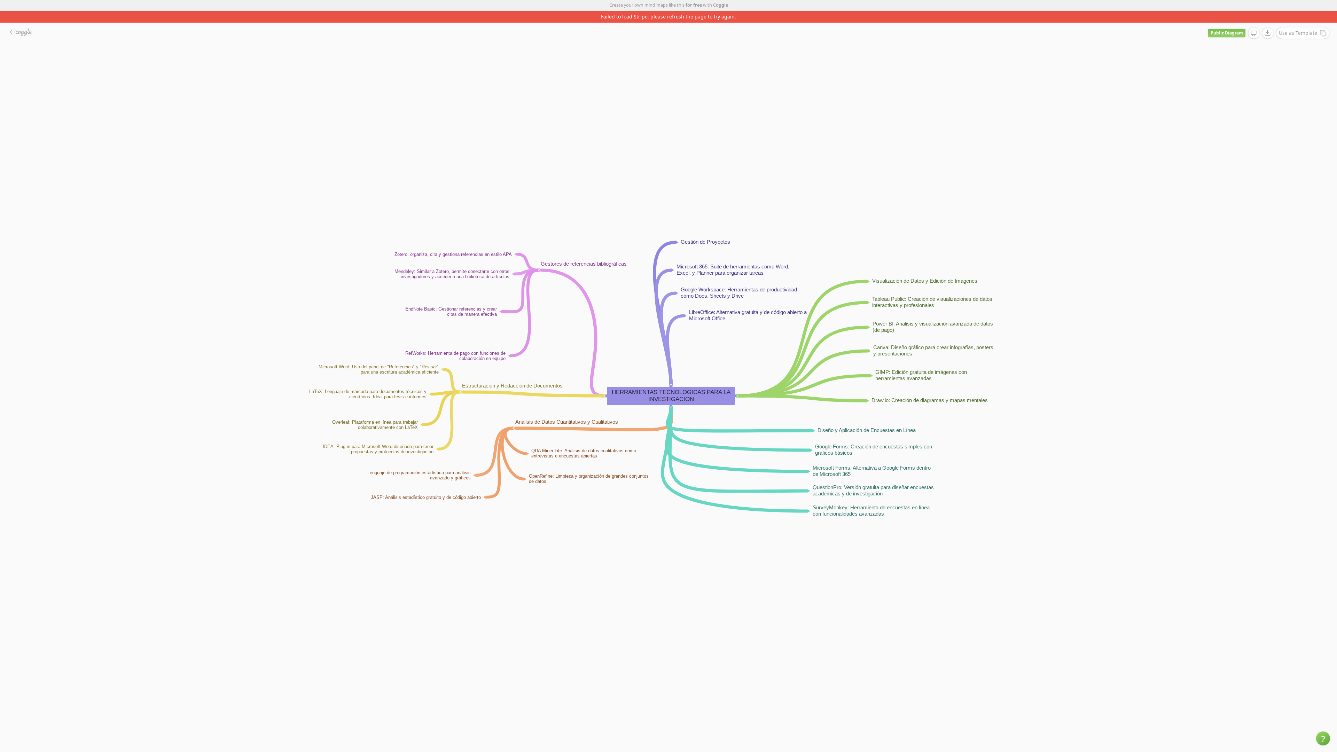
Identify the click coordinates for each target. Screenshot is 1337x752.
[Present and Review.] (1253, 21)
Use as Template (1298, 21)
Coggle (720, 5)
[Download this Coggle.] (1267, 21)
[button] (1323, 738)
